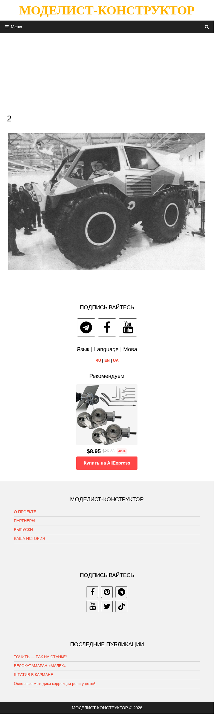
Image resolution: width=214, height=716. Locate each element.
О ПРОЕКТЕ (25, 512)
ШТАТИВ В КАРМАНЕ (33, 674)
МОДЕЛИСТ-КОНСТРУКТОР (107, 10)
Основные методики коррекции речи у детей (54, 683)
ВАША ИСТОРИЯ (29, 538)
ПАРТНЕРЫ (24, 520)
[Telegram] (86, 327)
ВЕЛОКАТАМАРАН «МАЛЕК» (40, 665)
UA (116, 360)
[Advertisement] (107, 72)
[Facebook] (107, 327)
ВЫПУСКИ (23, 529)
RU (98, 360)
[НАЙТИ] (207, 27)
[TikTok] (121, 606)
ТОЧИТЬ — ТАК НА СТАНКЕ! (40, 657)
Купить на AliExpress (107, 463)
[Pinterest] (107, 592)
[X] (107, 606)
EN (107, 360)
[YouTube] (128, 327)
